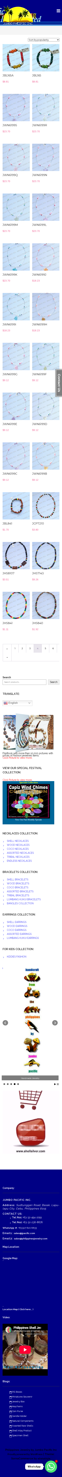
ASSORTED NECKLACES (20, 853)
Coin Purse (17, 1411)
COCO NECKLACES (18, 849)
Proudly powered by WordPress (25, 1454)
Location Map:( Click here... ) (18, 1309)
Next (55, 1023)
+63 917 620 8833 (27, 1228)
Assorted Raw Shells (22, 1425)
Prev (5, 1023)
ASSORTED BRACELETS (20, 891)
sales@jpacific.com (24, 1233)
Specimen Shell (20, 1435)
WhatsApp (8, 1228)
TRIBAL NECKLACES (18, 856)
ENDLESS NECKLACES (19, 860)
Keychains (17, 1406)
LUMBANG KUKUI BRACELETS (24, 899)
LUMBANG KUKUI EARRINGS (23, 938)
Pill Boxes (17, 1392)
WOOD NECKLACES (18, 845)
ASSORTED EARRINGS (19, 934)
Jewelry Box (18, 1401)
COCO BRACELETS (17, 887)
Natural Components (22, 1421)
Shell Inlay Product (22, 1430)
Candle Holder (19, 1416)
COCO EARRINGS (16, 930)
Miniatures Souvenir (22, 1396)
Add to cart (21, 59)
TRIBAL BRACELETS (18, 895)
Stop (58, 1084)
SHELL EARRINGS (16, 922)
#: (16, 1228)
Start (55, 1084)
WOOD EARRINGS (17, 926)
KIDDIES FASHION (16, 956)
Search (7, 677)
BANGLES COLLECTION (20, 903)
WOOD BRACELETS (18, 883)
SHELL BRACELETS (17, 879)
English (13, 702)
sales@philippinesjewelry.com (30, 1238)
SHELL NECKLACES (18, 841)
